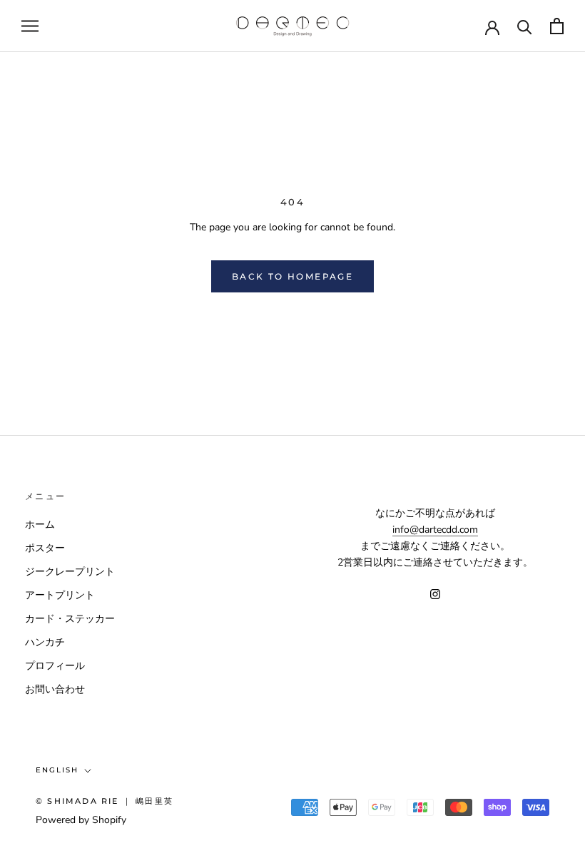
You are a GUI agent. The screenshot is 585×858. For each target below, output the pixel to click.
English (57, 770)
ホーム (40, 524)
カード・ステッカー (70, 618)
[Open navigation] (30, 26)
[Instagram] (435, 593)
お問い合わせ (55, 689)
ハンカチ (45, 642)
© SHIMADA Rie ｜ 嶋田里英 (104, 801)
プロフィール (55, 666)
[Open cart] (557, 26)
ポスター (45, 548)
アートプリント (60, 595)
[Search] (524, 26)
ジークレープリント (70, 571)
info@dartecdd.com (435, 529)
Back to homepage (292, 276)
